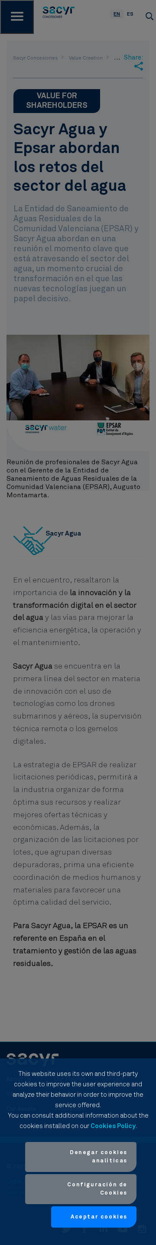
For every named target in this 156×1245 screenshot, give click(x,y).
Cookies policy (113, 1126)
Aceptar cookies (99, 1217)
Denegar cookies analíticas (98, 1157)
